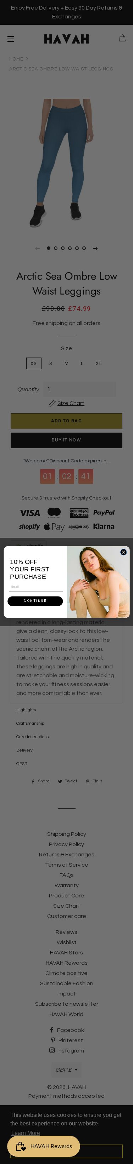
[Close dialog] (123, 552)
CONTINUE (35, 601)
